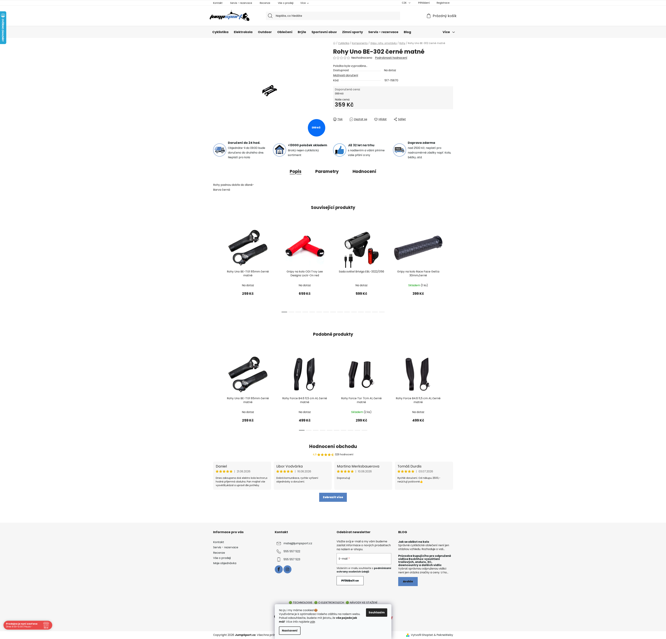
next (450, 269)
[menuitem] (220, 32)
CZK (404, 3)
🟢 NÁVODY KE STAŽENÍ (361, 603)
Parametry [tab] (327, 171)
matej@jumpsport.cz (297, 543)
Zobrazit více (333, 497)
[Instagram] (287, 569)
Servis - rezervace (241, 3)
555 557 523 (291, 560)
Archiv (408, 581)
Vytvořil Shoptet (422, 635)
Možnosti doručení (345, 75)
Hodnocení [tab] (364, 171)
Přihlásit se (350, 581)
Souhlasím (377, 612)
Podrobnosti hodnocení (391, 58)
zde (312, 622)
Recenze (265, 3)
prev (216, 269)
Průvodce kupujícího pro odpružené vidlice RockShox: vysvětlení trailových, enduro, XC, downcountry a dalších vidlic (424, 560)
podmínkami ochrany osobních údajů (364, 569)
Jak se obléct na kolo (413, 541)
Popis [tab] (295, 171)
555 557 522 (291, 552)
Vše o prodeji (285, 3)
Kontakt (218, 3)
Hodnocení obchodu (333, 446)
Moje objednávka (224, 563)
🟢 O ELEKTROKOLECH (329, 603)
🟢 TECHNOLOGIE (300, 603)
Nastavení (290, 631)
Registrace (443, 3)
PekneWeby (445, 635)
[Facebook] (279, 569)
